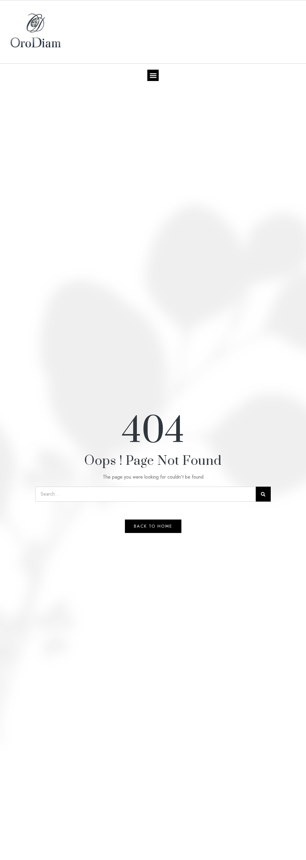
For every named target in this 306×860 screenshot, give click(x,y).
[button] (153, 75)
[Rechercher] (263, 494)
